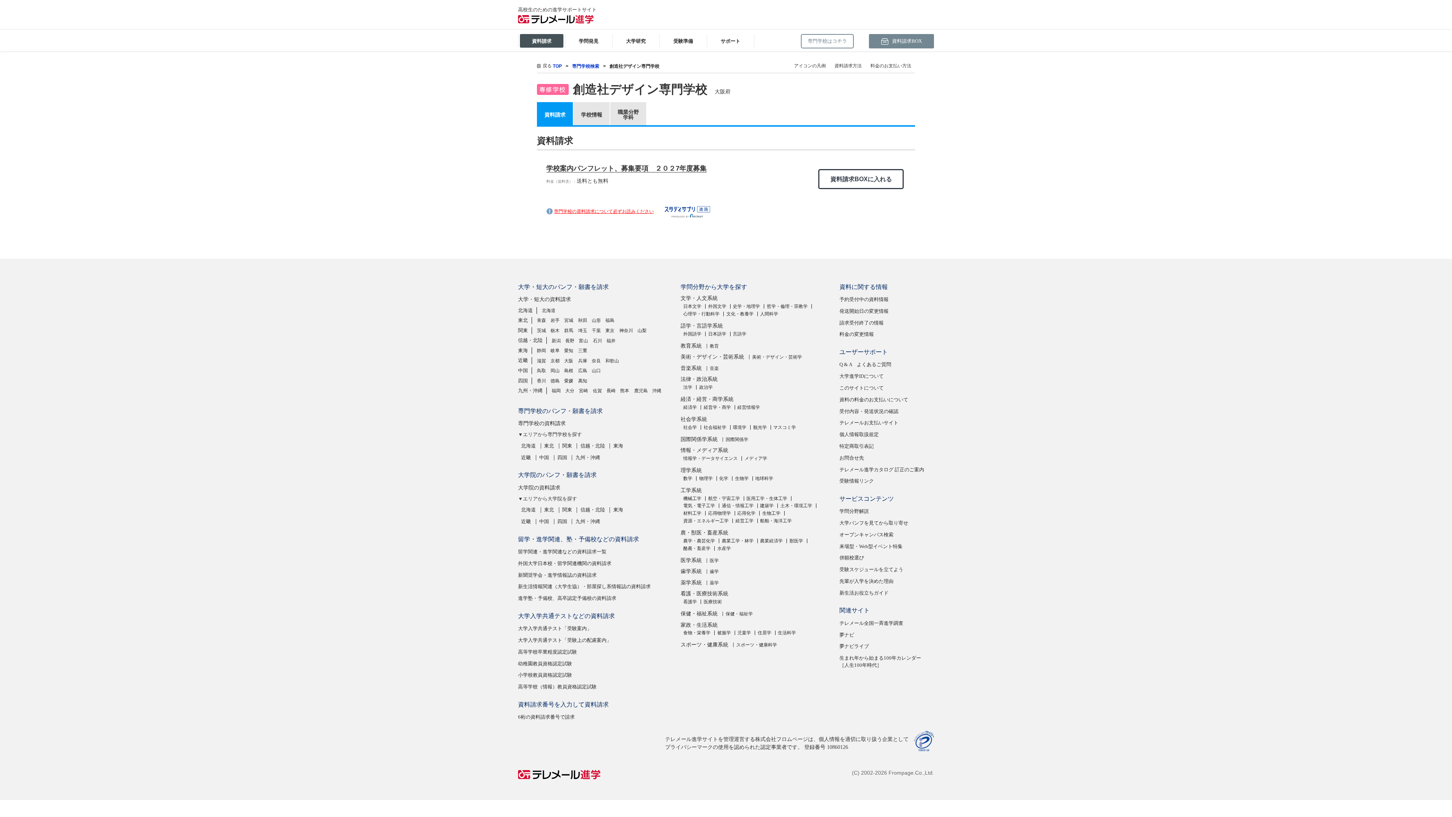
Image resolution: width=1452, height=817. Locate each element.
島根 (568, 370)
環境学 (739, 427)
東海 (523, 350)
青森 (541, 320)
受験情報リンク (856, 481)
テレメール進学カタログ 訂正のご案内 (881, 469)
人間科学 (769, 314)
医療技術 (713, 601)
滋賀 (541, 360)
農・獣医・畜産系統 (704, 533)
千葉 (596, 330)
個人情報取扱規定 (859, 434)
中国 (523, 370)
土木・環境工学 (796, 505)
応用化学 (746, 513)
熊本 (624, 390)
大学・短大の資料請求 (544, 299)
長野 (569, 340)
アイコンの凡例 (810, 65)
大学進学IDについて (861, 376)
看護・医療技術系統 (704, 593)
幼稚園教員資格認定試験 (545, 663)
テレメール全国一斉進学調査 (871, 623)
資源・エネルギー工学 (706, 520)
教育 (714, 346)
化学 (723, 478)
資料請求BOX (906, 41)
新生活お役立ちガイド (864, 593)
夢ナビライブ (854, 646)
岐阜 (555, 350)
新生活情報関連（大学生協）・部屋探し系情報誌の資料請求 (584, 586)
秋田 (582, 320)
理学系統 (691, 470)
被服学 (724, 632)
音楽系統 (691, 368)
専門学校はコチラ (827, 41)
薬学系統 (691, 583)
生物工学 (771, 513)
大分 (569, 390)
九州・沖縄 (530, 390)
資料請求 (555, 115)
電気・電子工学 (699, 505)
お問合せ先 (851, 458)
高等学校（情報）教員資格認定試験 (557, 687)
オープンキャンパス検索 (866, 534)
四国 (523, 381)
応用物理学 (719, 513)
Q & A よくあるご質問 (865, 364)
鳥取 (541, 370)
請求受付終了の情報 (861, 323)
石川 (597, 340)
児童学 (744, 632)
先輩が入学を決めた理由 (866, 581)
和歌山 (612, 360)
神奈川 (626, 330)
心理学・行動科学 (701, 314)
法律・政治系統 (699, 379)
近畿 (523, 360)
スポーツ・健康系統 (704, 645)
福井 (611, 340)
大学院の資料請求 (539, 488)
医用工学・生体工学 (766, 498)
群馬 (568, 330)
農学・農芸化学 (699, 541)
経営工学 (744, 520)
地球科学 (764, 478)
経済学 (690, 407)
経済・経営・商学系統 (707, 399)
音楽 (714, 368)
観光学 (760, 427)
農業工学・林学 (738, 541)
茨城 (541, 330)
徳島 (555, 381)
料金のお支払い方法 (890, 65)
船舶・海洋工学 (776, 520)
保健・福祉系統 (699, 614)
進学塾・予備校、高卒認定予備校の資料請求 (567, 598)
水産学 (724, 548)
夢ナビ (846, 635)
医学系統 (691, 560)
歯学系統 (691, 571)
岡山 (555, 370)
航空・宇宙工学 (724, 498)
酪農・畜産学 (696, 548)
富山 (583, 340)
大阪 (568, 360)
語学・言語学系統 (702, 326)
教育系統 (691, 346)
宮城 (568, 320)
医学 (714, 560)
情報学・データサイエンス (710, 458)
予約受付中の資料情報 (864, 299)
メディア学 (756, 458)
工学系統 (691, 490)
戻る (547, 65)
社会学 (690, 427)
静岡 (541, 350)
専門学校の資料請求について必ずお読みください (604, 211)
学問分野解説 (854, 511)
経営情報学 (748, 407)
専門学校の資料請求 (542, 423)
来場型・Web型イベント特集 (871, 546)
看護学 (690, 601)
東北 (523, 320)
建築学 (767, 505)
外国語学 (692, 334)
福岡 (556, 390)
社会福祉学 (715, 427)
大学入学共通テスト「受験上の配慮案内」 (564, 640)
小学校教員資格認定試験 (545, 675)
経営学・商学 (717, 407)
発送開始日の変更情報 (864, 311)
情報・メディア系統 (704, 450)
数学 (687, 478)
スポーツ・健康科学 (756, 645)
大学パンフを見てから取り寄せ (873, 523)
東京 (609, 330)
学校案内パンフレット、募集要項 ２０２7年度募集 (626, 168)
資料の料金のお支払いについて (873, 399)
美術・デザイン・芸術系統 (712, 357)
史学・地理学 (746, 306)
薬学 (714, 583)
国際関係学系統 (699, 439)
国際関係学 (737, 439)
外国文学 (717, 306)
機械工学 (692, 498)
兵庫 (582, 360)
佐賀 (597, 390)
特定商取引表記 (856, 446)
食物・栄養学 (696, 632)
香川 (541, 381)
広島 (582, 370)
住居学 (764, 632)
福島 (609, 320)
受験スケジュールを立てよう (871, 569)
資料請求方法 (848, 65)
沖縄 (656, 390)
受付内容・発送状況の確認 (868, 411)
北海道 (525, 310)
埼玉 (582, 330)
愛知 (568, 350)
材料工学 (692, 513)
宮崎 (583, 390)
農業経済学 (771, 541)
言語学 (739, 334)
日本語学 (717, 334)
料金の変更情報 (856, 334)
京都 (555, 360)
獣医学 (796, 541)
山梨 (642, 330)
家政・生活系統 (699, 625)
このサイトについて (861, 388)
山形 (596, 320)
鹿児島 (641, 390)
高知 (582, 381)
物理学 (706, 478)
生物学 (742, 478)
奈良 (596, 360)
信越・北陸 (530, 340)
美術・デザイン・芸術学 (777, 357)
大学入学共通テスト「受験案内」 (555, 628)
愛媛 (568, 381)
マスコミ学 (784, 427)
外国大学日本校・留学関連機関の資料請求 (564, 563)
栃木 (555, 330)
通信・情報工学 (738, 505)
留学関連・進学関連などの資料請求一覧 (562, 552)
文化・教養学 (740, 314)
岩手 (555, 320)
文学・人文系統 (699, 298)
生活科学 (787, 632)
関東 (523, 330)
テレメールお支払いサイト (868, 423)
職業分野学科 (628, 114)
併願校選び (851, 558)
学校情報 (591, 115)
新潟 (556, 340)
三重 (582, 350)
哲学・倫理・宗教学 (787, 306)
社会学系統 (694, 419)
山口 (596, 370)
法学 (687, 387)
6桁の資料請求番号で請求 (546, 717)
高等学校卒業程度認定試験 (547, 652)
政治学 (706, 387)
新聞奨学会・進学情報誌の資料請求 (557, 575)
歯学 (714, 571)
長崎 (611, 390)
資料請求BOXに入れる (861, 179)
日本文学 (692, 306)
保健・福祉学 (739, 614)
